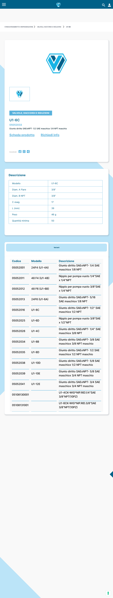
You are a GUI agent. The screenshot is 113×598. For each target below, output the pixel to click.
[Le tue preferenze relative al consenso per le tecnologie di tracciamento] (108, 593)
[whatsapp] (24, 152)
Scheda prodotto (22, 135)
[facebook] (20, 152)
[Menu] (4, 5)
